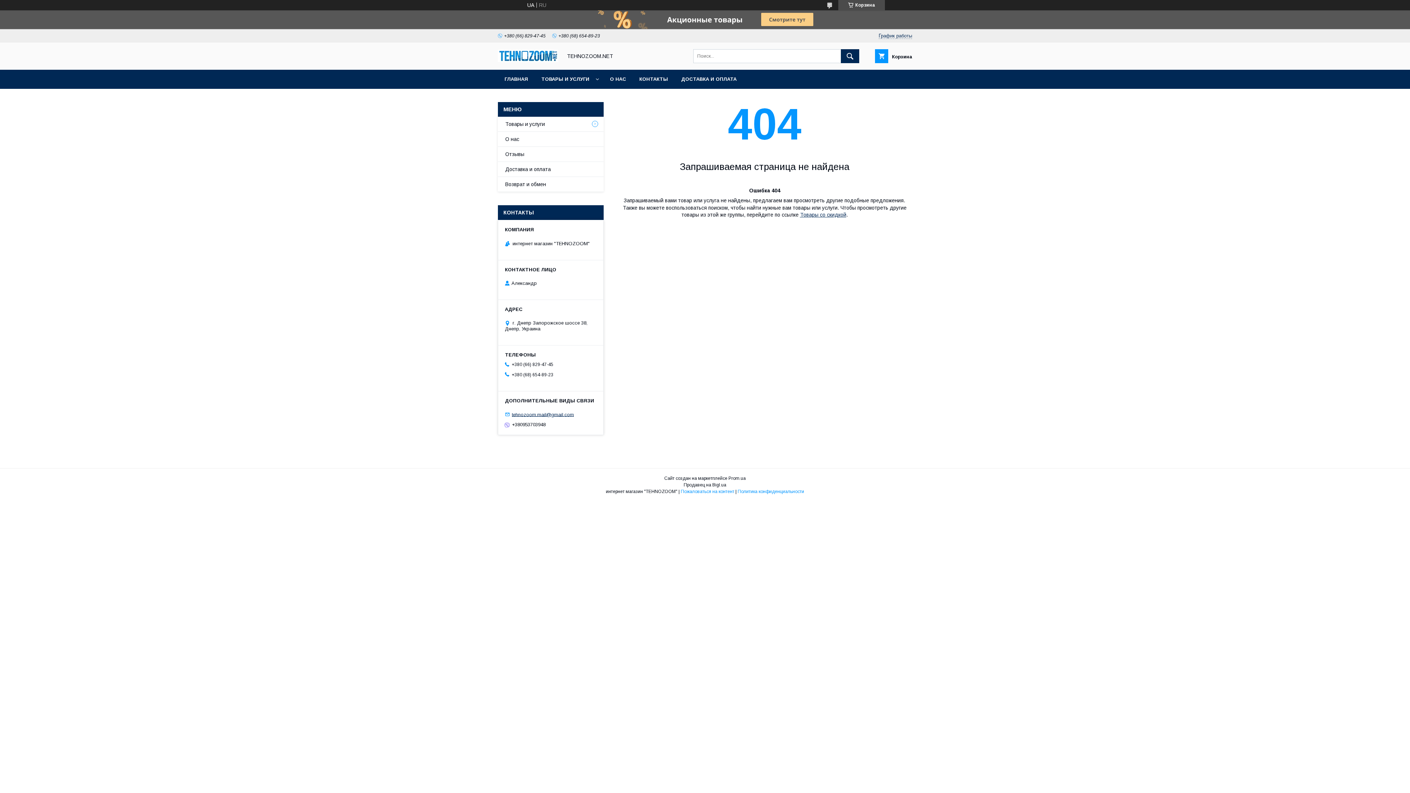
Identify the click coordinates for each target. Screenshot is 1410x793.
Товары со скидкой (823, 215)
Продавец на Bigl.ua (705, 485)
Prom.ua (737, 478)
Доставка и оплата (709, 79)
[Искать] (850, 56)
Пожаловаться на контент (707, 491)
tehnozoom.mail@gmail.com (543, 414)
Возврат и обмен (525, 184)
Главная (516, 79)
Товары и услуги (565, 79)
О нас (618, 79)
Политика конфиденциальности (771, 491)
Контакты (653, 79)
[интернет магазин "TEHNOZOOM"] (528, 60)
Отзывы (514, 154)
